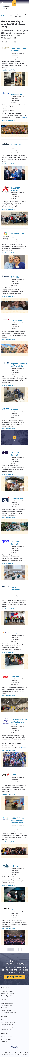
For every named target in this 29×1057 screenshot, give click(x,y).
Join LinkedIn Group (6, 1039)
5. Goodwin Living (17, 234)
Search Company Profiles (7, 993)
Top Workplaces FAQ (6, 1005)
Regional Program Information (9, 1008)
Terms (11, 1054)
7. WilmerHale (16, 320)
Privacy (15, 1054)
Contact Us (4, 1041)
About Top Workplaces (7, 1003)
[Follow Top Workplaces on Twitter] (14, 1047)
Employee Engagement (7, 1024)
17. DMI (13, 775)
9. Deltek (14, 409)
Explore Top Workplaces (14, 977)
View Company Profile (8, 70)
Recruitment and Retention (8, 1022)
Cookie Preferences (22, 1054)
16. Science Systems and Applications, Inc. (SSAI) (19, 722)
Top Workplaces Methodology (8, 1012)
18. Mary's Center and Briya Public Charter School (18, 820)
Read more (24, 117)
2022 (15, 42)
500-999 (4, 42)
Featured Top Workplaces (7, 996)
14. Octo (14, 633)
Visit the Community (6, 1036)
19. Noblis (14, 866)
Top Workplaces (4, 15)
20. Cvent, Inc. (16, 909)
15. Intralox (15, 676)
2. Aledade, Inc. (16, 94)
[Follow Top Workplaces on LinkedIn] (17, 1047)
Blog (2, 1020)
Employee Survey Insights (7, 1027)
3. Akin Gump (16, 145)
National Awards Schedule (8, 1010)
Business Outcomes (6, 1029)
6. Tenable (15, 277)
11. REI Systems (17, 498)
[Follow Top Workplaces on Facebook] (11, 1047)
